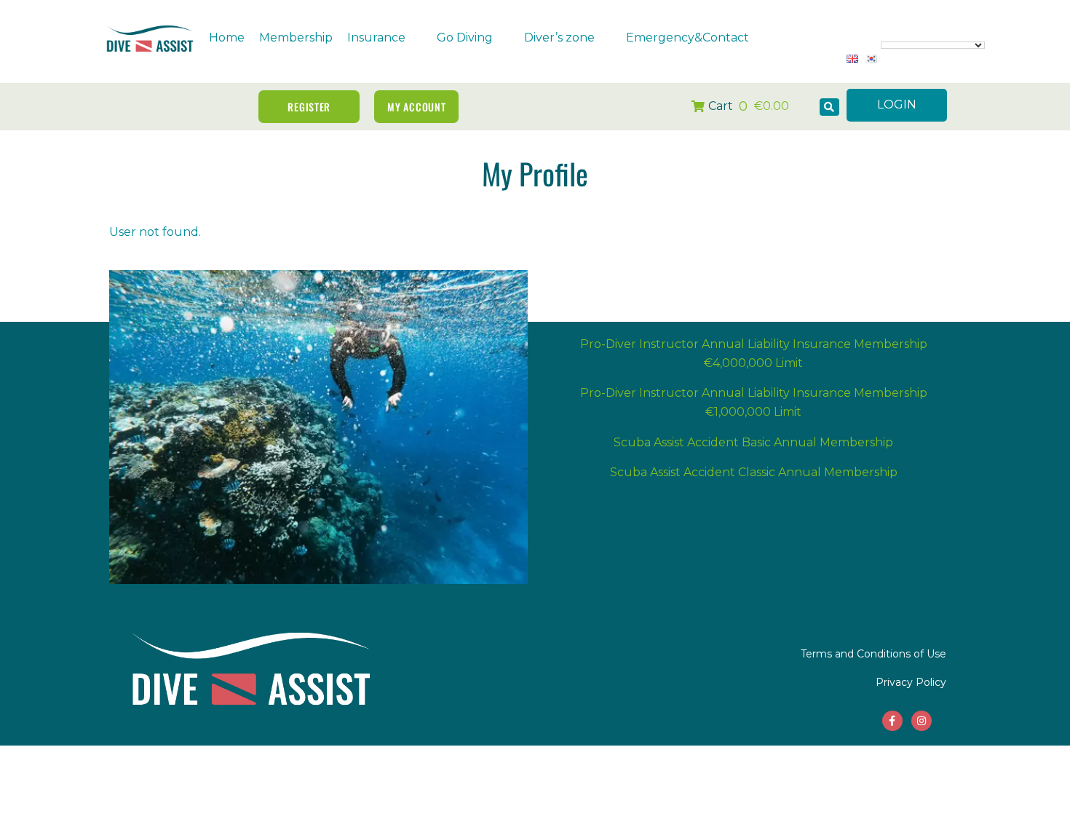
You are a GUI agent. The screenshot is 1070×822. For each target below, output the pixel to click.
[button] (384, 38)
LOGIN (896, 104)
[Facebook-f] (892, 721)
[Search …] (829, 107)
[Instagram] (921, 721)
